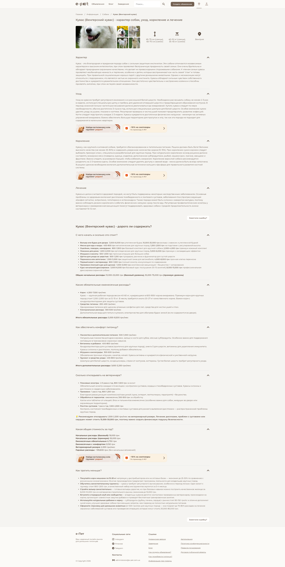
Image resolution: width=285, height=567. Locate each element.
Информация (92, 14)
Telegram (119, 548)
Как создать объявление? (160, 552)
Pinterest (119, 544)
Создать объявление (182, 4)
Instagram (119, 539)
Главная (79, 14)
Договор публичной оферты (193, 552)
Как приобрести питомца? (160, 557)
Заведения (153, 543)
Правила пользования (191, 548)
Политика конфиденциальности (195, 543)
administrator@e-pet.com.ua (128, 560)
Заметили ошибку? (198, 218)
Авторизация (186, 539)
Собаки (105, 14)
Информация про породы (160, 561)
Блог (151, 548)
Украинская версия (157, 539)
